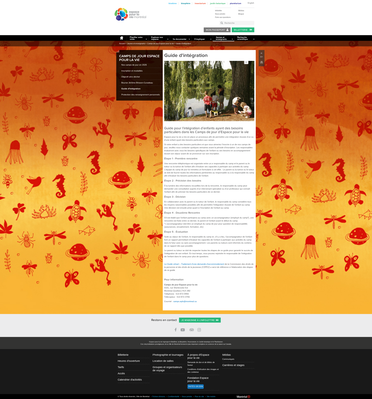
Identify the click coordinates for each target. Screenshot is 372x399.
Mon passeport (215, 29)
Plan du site (199, 397)
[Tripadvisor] (191, 328)
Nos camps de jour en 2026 (134, 65)
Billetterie (241, 29)
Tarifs (121, 367)
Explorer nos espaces (157, 38)
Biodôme (173, 3)
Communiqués (228, 359)
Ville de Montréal (243, 396)
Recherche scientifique (242, 38)
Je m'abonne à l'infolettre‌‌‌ (197, 320)
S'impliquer (199, 39)
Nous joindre (220, 14)
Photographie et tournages (168, 354)
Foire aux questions (223, 17)
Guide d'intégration (183, 44)
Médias (241, 11)
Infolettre (218, 11)
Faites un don (195, 386)
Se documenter (179, 39)
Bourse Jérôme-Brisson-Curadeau (137, 83)
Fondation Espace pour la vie (198, 379)
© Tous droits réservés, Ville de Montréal (134, 397)
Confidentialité (173, 397)
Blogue (241, 14)
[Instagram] (200, 329)
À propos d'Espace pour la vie (198, 356)
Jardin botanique (218, 3)
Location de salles (163, 360)
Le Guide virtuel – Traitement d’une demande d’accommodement (194, 264)
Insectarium (200, 3)
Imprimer (261, 62)
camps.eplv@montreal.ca (185, 301)
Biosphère (185, 3)
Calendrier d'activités (130, 379)
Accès (121, 373)
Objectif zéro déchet (130, 77)
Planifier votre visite (136, 38)
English (251, 3)
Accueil (121, 38)
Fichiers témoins (158, 397)
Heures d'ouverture (129, 360)
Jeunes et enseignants (221, 38)
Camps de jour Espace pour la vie (160, 44)
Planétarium (235, 3)
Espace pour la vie (128, 23)
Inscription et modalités (132, 71)
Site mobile (211, 397)
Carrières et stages (233, 365)
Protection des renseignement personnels (140, 94)
